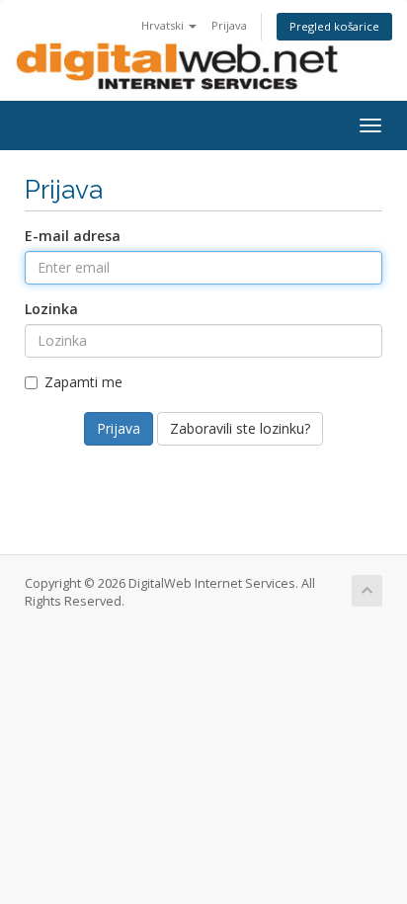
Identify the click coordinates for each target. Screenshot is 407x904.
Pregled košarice (334, 26)
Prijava (229, 25)
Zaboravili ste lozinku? (240, 428)
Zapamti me (83, 381)
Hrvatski (164, 25)
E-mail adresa (73, 235)
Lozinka (51, 308)
